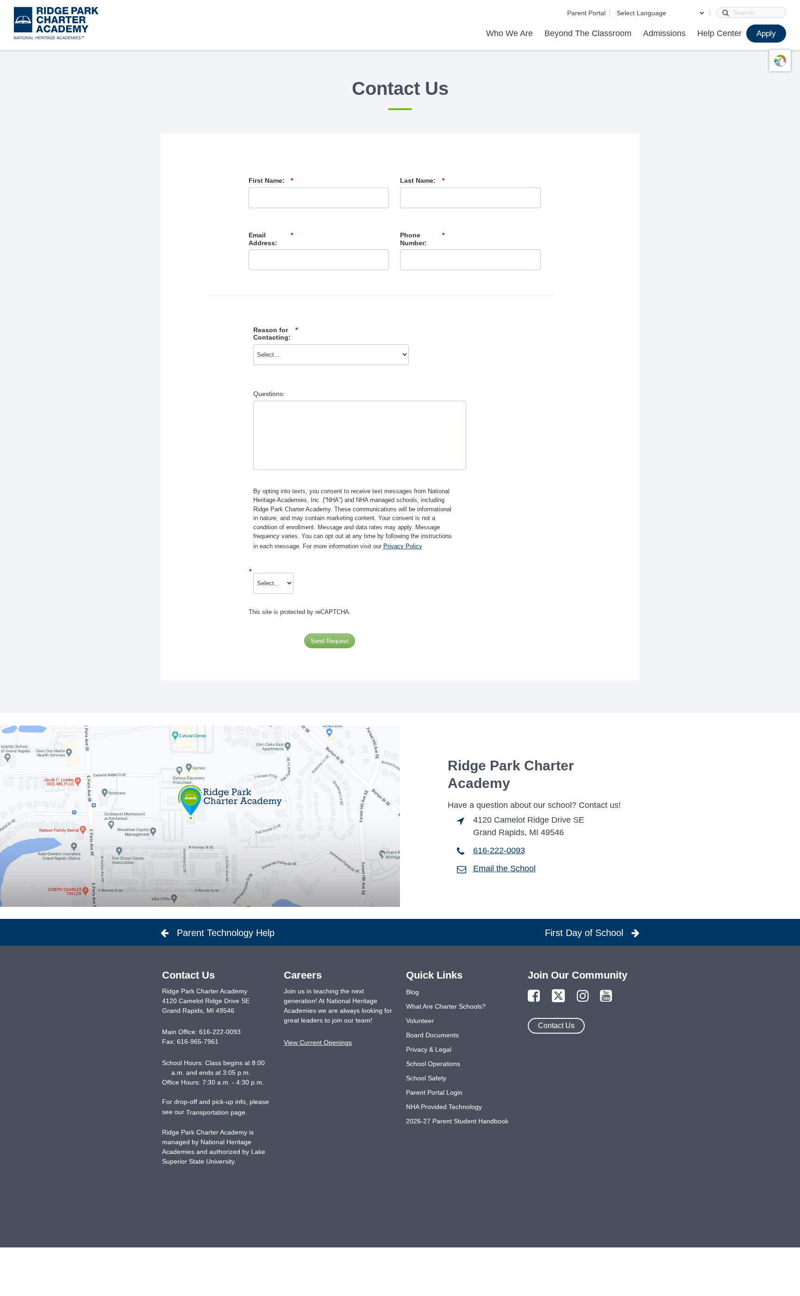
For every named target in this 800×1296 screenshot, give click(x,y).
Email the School (504, 868)
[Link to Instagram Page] (583, 996)
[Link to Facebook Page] (534, 996)
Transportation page (215, 1112)
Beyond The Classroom (587, 33)
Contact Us (556, 1025)
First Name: (271, 180)
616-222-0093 (499, 850)
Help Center (719, 33)
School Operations (433, 1063)
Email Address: (271, 239)
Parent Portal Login (434, 1092)
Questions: (269, 393)
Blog (412, 992)
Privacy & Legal (428, 1049)
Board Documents (432, 1035)
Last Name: (422, 180)
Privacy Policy (402, 546)
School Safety (426, 1078)
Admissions (664, 33)
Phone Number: (422, 239)
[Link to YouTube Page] (606, 996)
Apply (766, 33)
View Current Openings (318, 1042)
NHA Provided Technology (444, 1106)
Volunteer (420, 1020)
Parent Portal (586, 13)
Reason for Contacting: (275, 333)
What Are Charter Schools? (446, 1006)
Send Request (330, 641)
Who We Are (509, 33)
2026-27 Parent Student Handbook (457, 1121)
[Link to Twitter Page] (558, 996)
